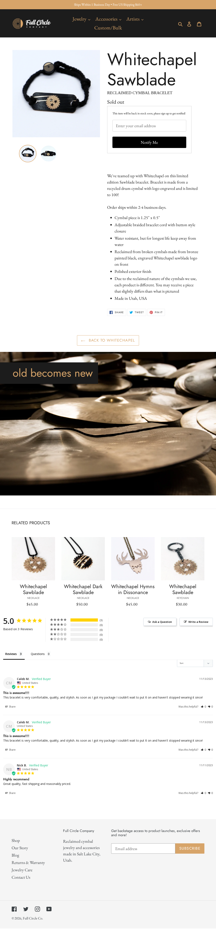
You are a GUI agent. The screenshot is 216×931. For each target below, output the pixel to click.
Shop (16, 840)
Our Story (20, 847)
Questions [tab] (38, 654)
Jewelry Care (22, 870)
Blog (15, 855)
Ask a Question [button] (162, 622)
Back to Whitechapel (111, 340)
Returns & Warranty (28, 862)
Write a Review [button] (198, 622)
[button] (203, 706)
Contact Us (21, 877)
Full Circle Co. (33, 918)
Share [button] (12, 706)
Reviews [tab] (11, 654)
